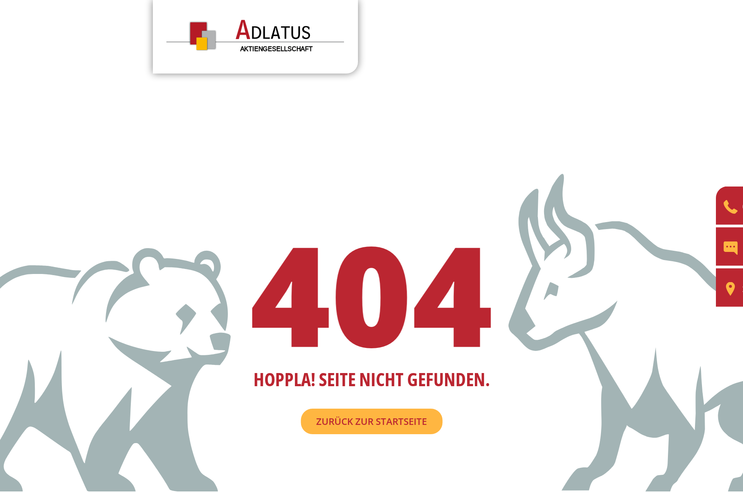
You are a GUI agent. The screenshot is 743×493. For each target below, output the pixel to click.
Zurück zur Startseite (371, 421)
